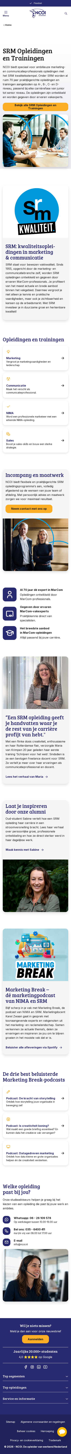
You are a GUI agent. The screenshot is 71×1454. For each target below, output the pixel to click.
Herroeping (47, 1431)
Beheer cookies (26, 1431)
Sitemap (10, 1421)
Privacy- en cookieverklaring (26, 1440)
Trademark (55, 1440)
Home (8, 25)
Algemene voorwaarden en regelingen (43, 1421)
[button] (62, 1432)
